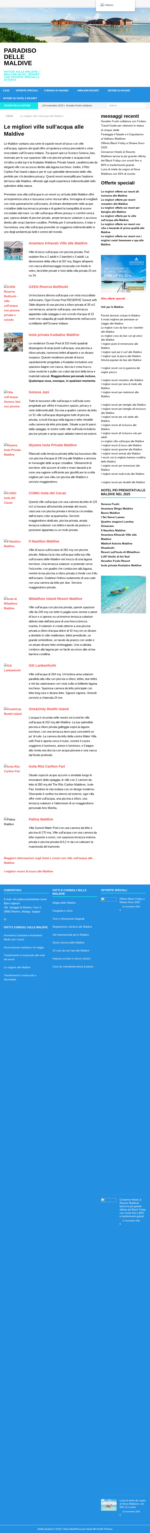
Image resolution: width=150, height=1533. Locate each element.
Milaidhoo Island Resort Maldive (55, 599)
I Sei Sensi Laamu (113, 517)
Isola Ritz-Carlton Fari (47, 766)
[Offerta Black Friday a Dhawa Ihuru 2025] (109, 1043)
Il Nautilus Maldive (44, 541)
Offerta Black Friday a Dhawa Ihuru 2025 (132, 900)
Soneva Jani (39, 392)
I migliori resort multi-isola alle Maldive (122, 473)
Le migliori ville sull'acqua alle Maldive (122, 441)
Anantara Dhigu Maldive (117, 508)
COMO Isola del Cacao (47, 493)
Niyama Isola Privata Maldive (53, 445)
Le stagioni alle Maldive (17, 967)
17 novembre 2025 (131, 1220)
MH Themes (106, 1529)
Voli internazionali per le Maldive (71, 934)
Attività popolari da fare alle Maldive (121, 360)
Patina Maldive (41, 819)
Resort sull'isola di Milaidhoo (120, 552)
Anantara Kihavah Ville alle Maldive (58, 243)
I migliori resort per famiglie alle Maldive (123, 404)
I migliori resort (88, 90)
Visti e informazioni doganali (68, 918)
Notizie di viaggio (119, 90)
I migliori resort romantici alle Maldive (122, 380)
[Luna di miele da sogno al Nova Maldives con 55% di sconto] (109, 1505)
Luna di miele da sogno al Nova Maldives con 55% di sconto (133, 1504)
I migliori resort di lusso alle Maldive (28, 871)
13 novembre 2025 (131, 1511)
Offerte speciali (27, 90)
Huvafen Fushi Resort (115, 560)
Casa (6, 90)
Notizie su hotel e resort (20, 98)
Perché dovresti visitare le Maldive (120, 315)
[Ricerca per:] (126, 105)
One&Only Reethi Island (49, 709)
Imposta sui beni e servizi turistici (72, 958)
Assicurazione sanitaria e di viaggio (24, 947)
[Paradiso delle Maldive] (75, 40)
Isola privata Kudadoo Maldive (54, 335)
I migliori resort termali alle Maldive (120, 453)
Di (5, 919)
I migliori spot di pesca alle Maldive (121, 356)
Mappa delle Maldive (64, 902)
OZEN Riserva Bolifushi (48, 287)
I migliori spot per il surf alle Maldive (121, 352)
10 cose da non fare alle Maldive (71, 950)
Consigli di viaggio (56, 90)
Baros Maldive (110, 512)
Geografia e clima (62, 910)
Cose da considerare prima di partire (73, 966)
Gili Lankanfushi (42, 665)
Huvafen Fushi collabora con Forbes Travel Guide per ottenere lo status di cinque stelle (123, 126)
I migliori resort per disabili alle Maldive (123, 482)
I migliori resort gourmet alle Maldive (121, 449)
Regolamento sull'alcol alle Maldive (72, 926)
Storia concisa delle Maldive (68, 942)
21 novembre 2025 (131, 906)
